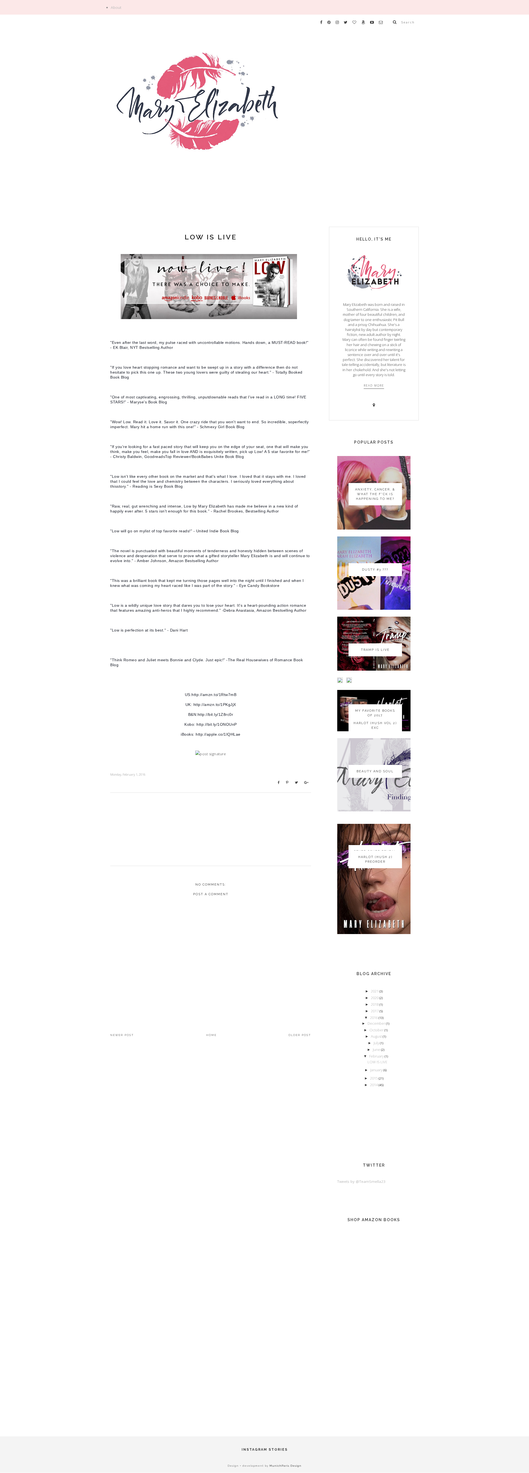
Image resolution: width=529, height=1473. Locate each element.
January (376, 1069)
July (377, 1042)
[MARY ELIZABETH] (264, 116)
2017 (375, 1010)
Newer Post (122, 1035)
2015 (374, 1078)
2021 (375, 991)
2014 (374, 1084)
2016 (374, 1017)
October (376, 1029)
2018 (375, 1004)
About (116, 7)
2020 (375, 997)
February (377, 1056)
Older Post (299, 1035)
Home (211, 1035)
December (377, 1023)
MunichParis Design (285, 1465)
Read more (374, 385)
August (377, 1036)
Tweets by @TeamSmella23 (361, 1181)
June (377, 1049)
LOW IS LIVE (211, 237)
